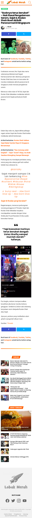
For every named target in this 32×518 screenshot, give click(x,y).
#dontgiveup (16, 186)
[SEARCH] (29, 2)
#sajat (23, 178)
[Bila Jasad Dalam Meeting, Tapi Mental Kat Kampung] (16, 421)
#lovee (20, 184)
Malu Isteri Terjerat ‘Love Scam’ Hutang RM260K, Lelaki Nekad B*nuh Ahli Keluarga (19, 397)
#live (24, 176)
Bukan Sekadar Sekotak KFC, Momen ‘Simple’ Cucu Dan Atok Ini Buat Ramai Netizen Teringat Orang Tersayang (20, 363)
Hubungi (25, 514)
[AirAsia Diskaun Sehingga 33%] (5, 459)
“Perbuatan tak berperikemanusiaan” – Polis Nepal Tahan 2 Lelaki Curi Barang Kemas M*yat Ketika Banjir (20, 389)
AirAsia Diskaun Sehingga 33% (19, 457)
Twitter (28, 59)
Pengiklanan (17, 514)
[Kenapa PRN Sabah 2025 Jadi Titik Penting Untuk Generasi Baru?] (5, 444)
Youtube (21, 59)
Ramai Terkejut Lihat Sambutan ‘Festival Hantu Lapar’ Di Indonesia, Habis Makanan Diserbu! (20, 372)
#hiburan (18, 181)
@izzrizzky (16, 169)
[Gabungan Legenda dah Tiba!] (5, 451)
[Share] (8, 34)
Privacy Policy (23, 516)
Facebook (14, 59)
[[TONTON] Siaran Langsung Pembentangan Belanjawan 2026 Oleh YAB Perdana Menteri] (5, 436)
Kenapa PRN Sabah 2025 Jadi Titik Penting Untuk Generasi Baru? (19, 443)
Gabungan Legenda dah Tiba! (19, 449)
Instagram (8, 61)
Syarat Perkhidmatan (11, 516)
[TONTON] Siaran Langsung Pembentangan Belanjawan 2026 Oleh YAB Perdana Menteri (20, 435)
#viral (27, 181)
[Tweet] (24, 34)
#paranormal (12, 178)
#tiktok (12, 184)
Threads (10, 323)
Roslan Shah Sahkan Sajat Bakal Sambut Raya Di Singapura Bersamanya (15, 143)
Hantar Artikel (8, 514)
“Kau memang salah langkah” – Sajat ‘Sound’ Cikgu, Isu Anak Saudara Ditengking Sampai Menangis (15, 152)
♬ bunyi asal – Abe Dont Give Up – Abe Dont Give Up (16, 194)
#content (7, 181)
